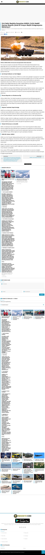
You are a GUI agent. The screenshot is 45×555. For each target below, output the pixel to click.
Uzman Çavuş (4, 532)
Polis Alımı (3, 535)
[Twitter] (21, 527)
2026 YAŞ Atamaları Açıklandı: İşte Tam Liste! (38, 481)
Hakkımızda (3, 548)
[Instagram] (23, 527)
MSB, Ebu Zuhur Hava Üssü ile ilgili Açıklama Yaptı (6, 460)
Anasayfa (3, 28)
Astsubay (26, 535)
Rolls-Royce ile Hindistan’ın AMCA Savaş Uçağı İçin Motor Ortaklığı (6, 481)
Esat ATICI (3, 32)
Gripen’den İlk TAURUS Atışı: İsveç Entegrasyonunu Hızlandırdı (23, 179)
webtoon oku (3, 552)
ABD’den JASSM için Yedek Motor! (16, 470)
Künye (24, 548)
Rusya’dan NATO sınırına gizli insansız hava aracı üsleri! (39, 470)
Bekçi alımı (26, 532)
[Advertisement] (22, 13)
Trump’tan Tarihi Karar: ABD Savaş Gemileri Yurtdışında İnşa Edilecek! (17, 492)
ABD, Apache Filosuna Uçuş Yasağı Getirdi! (28, 481)
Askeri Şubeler (4, 538)
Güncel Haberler (7, 28)
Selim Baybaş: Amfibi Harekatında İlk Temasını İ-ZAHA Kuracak (39, 317)
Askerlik (25, 538)
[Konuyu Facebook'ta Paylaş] (5, 34)
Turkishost (22, 552)
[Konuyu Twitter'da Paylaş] (6, 34)
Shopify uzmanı (7, 552)
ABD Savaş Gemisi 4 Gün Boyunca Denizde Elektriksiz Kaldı (6, 470)
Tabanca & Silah (5, 541)
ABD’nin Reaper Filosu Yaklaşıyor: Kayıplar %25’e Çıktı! (6, 491)
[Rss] (25, 527)
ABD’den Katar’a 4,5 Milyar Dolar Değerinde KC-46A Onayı (28, 317)
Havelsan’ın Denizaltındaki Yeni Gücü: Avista (16, 460)
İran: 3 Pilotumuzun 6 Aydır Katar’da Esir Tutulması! (17, 481)
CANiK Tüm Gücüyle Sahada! (35, 157)
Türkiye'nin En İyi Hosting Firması (15, 552)
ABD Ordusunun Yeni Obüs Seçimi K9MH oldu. (28, 460)
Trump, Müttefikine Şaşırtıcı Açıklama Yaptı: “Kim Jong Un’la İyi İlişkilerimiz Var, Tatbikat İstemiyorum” (28, 471)
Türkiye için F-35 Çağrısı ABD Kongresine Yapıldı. (39, 460)
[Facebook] (20, 527)
